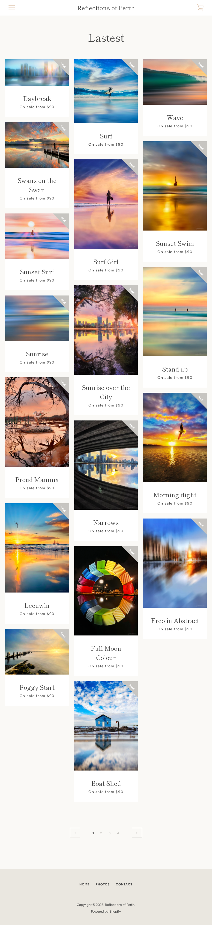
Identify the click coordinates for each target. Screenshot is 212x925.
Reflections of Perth (106, 8)
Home (84, 884)
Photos (103, 884)
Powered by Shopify (106, 911)
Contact (124, 884)
